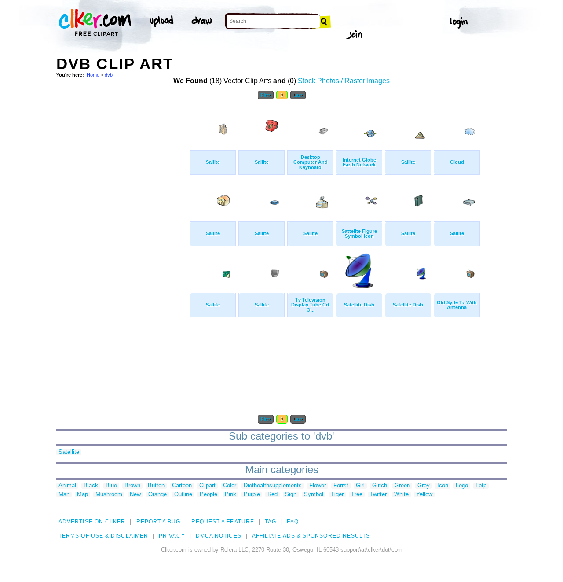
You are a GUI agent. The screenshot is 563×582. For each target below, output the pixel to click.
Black (91, 486)
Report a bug (158, 522)
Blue (111, 486)
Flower (317, 486)
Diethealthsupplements (273, 486)
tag (270, 522)
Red (272, 494)
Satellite (68, 452)
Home (93, 74)
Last (298, 95)
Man (63, 494)
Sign (290, 494)
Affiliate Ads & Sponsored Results (311, 536)
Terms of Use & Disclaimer (103, 536)
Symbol (313, 494)
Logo (462, 486)
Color (229, 486)
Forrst (340, 486)
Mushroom (108, 494)
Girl (360, 486)
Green (402, 486)
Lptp (480, 486)
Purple (252, 494)
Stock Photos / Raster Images (344, 81)
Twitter (378, 494)
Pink (230, 494)
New (135, 494)
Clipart (207, 486)
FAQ (292, 522)
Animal (67, 486)
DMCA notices (218, 536)
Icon (442, 486)
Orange (157, 494)
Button (156, 486)
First (266, 95)
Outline (183, 494)
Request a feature (222, 522)
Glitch (379, 486)
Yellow (424, 494)
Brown (132, 486)
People (208, 494)
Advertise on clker (91, 522)
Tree (356, 494)
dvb (109, 74)
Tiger (337, 494)
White (401, 494)
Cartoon (182, 486)
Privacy (172, 536)
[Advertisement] (122, 237)
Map (82, 494)
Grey (423, 486)
